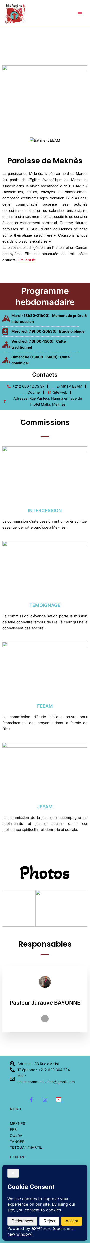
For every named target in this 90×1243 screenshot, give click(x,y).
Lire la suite (27, 260)
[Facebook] (45, 1018)
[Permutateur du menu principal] (80, 13)
